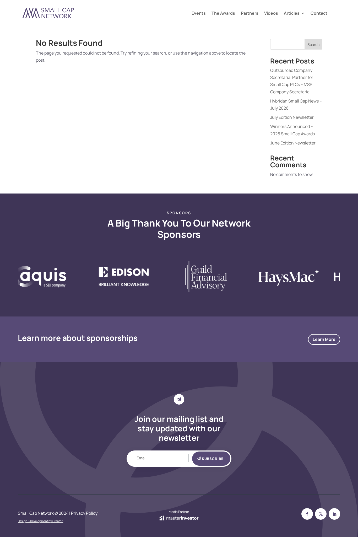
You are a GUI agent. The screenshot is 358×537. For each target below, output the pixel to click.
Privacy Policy (84, 513)
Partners (249, 13)
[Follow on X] (321, 514)
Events (199, 13)
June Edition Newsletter (293, 143)
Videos (271, 13)
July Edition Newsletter (292, 117)
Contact (319, 13)
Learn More (324, 339)
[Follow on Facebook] (307, 514)
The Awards (223, 13)
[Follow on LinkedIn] (334, 514)
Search (313, 44)
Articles (292, 13)
